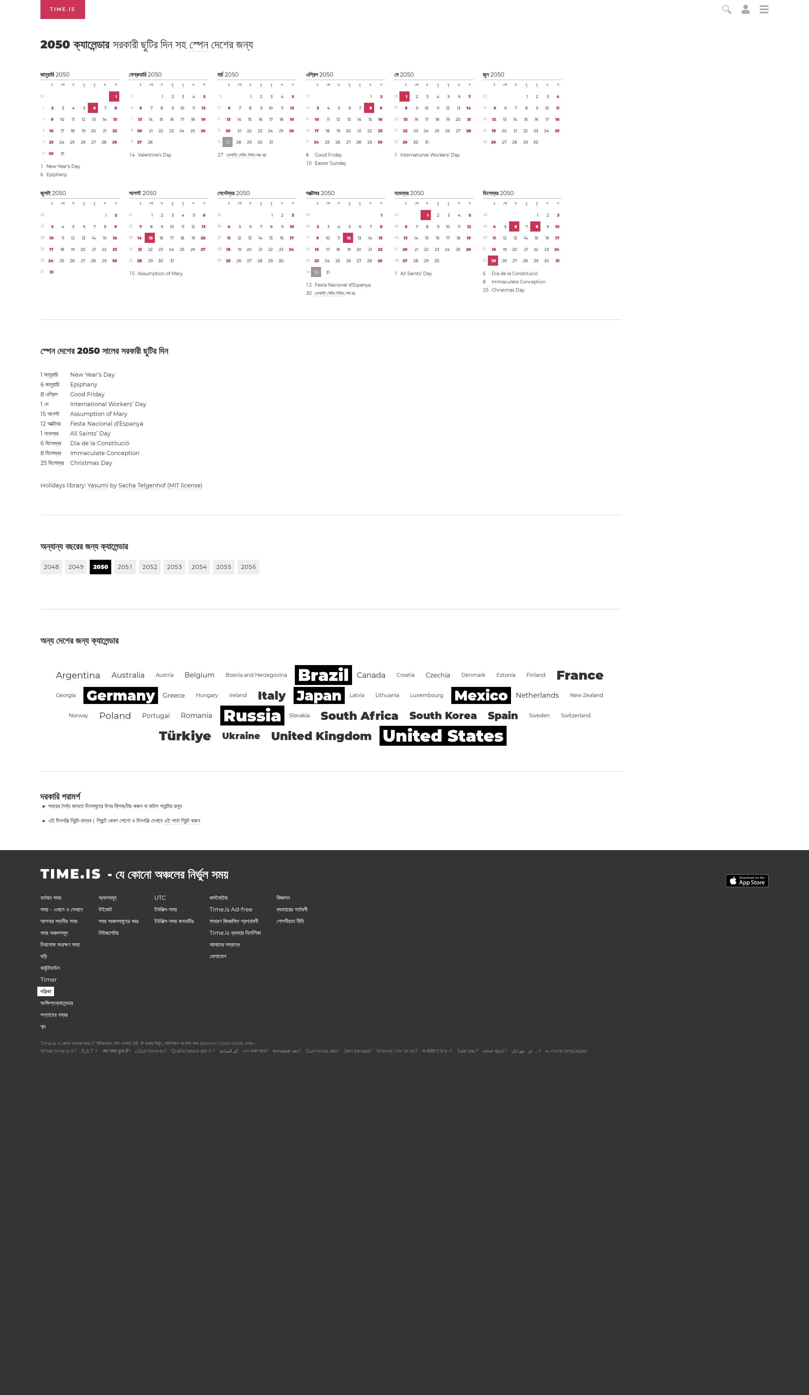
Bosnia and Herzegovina (256, 675)
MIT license (185, 485)
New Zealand (586, 695)
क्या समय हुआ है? (117, 1051)
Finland (535, 675)
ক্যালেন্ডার (146, 44)
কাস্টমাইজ (219, 897)
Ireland (238, 695)
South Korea (443, 715)
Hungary (207, 695)
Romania (196, 715)
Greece (174, 695)
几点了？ (89, 1051)
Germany (121, 695)
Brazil (323, 675)
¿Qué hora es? (151, 1051)
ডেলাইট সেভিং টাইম (240, 155)
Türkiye (185, 736)
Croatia (406, 675)
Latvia (357, 695)
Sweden (539, 716)
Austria (164, 675)
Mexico (481, 695)
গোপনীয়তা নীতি (290, 921)
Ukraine (241, 736)
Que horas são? (322, 1051)
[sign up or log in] (746, 12)
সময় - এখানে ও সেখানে (61, 909)
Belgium (200, 675)
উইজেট (105, 909)
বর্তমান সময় (50, 897)
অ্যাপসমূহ (108, 897)
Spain (503, 715)
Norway (78, 716)
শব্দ (43, 1026)
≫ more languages (566, 1051)
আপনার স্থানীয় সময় (58, 921)
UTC (160, 897)
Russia (252, 715)
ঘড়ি (43, 956)
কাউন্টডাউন (50, 968)
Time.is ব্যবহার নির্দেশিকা (235, 932)
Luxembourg (426, 695)
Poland (115, 715)
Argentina (78, 675)
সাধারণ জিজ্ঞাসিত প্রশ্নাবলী (234, 921)
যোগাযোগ (218, 956)
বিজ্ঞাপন (283, 897)
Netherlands (537, 695)
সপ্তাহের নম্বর (54, 1014)
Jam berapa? (358, 1051)
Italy (272, 695)
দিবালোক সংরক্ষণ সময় (60, 944)
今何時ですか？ (437, 1051)
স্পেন (198, 44)
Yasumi (98, 485)
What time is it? (58, 1051)
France (580, 675)
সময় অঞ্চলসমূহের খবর (118, 921)
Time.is (63, 9)
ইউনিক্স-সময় (165, 909)
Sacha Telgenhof (142, 485)
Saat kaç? (467, 1051)
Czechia (438, 675)
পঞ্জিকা (45, 991)
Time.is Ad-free (231, 909)
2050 (63, 74)
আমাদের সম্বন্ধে (225, 944)
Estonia (505, 675)
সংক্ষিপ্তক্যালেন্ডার (56, 1003)
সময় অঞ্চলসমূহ (54, 932)
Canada (371, 675)
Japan (319, 695)
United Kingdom (321, 736)
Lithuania (387, 695)
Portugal (156, 715)
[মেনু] (764, 10)
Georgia (66, 695)
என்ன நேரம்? (495, 1051)
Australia (128, 675)
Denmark (473, 675)
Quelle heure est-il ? (193, 1051)
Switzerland (576, 716)
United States (443, 736)
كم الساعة (228, 1051)
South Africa (359, 716)
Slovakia (299, 716)
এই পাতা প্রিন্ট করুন (182, 820)
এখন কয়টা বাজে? (255, 1051)
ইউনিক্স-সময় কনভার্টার (174, 921)
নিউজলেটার (109, 932)
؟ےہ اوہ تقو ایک (526, 1051)
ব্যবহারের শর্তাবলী (292, 909)
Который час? (287, 1051)
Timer (48, 979)
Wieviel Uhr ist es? (396, 1051)
